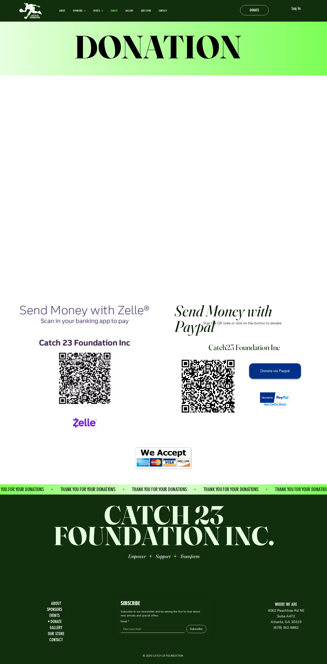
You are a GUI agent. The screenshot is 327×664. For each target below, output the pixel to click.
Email (125, 621)
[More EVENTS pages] (102, 11)
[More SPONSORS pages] (85, 11)
